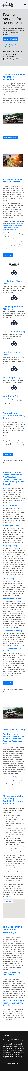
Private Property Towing (14, 331)
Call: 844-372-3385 (10, 137)
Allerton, (5, 227)
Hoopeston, (6, 229)
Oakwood (13, 229)
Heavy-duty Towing (11, 377)
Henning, (5, 225)
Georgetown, (20, 223)
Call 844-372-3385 (10, 39)
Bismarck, (12, 225)
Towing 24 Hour (13, 1063)
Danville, (12, 223)
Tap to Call (7, 255)
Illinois (16, 45)
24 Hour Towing (8, 45)
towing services (17, 777)
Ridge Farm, (19, 225)
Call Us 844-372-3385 (9, 95)
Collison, (16, 227)
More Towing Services (13, 396)
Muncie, (10, 227)
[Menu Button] (25, 4)
